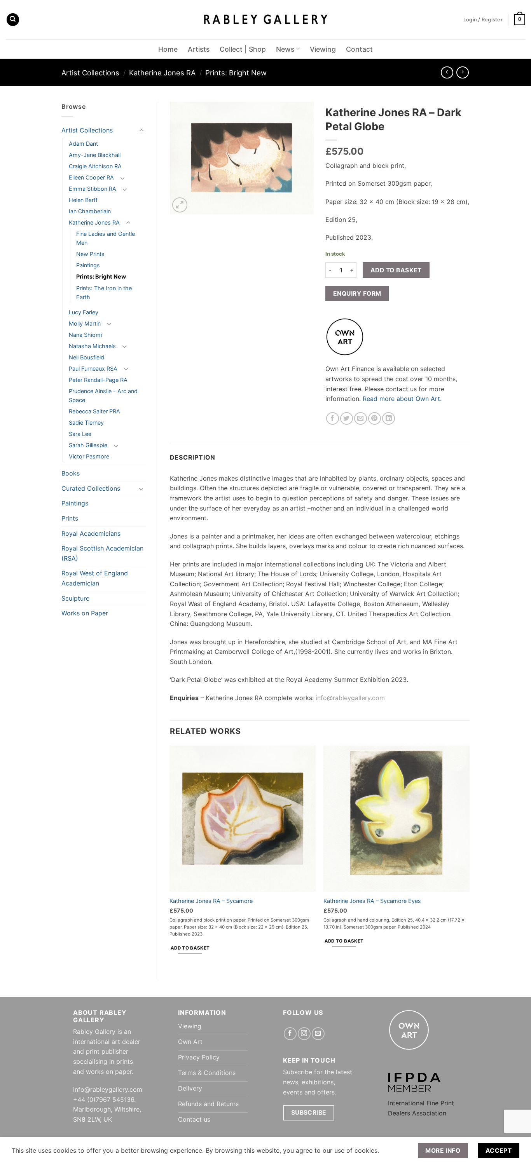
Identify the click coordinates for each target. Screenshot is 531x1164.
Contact (359, 49)
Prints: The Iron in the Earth (104, 292)
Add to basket (396, 270)
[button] (519, 20)
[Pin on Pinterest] (374, 418)
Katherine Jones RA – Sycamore (211, 900)
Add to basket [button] (190, 948)
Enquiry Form (357, 293)
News (285, 49)
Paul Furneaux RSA (93, 368)
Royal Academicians (91, 533)
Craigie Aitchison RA (95, 166)
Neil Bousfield (86, 357)
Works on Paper (84, 613)
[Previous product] (462, 72)
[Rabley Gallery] (265, 19)
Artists (199, 49)
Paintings (88, 265)
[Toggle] (141, 130)
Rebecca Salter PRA (94, 411)
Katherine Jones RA (162, 72)
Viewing (323, 49)
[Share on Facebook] (332, 418)
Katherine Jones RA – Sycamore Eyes (372, 900)
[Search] (13, 19)
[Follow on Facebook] (290, 1033)
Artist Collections (90, 72)
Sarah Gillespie (88, 445)
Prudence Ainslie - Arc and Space (103, 395)
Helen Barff (83, 200)
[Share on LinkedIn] (388, 418)
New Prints (90, 254)
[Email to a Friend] (360, 418)
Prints (69, 518)
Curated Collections (90, 488)
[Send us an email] (318, 1033)
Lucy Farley (83, 312)
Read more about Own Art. (402, 399)
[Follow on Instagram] (304, 1033)
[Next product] (447, 72)
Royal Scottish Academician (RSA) (102, 553)
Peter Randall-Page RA (98, 379)
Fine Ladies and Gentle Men (105, 238)
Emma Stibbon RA (92, 188)
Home (168, 49)
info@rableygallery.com (350, 698)
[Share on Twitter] (346, 418)
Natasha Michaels (92, 346)
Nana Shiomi (85, 334)
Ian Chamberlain (90, 211)
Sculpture (75, 598)
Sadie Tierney (86, 422)
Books (70, 473)
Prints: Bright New (236, 72)
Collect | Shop (243, 49)
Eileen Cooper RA (91, 177)
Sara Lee (80, 433)
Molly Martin (85, 323)
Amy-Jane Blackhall (95, 155)
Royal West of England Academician (94, 578)
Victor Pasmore (89, 456)
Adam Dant (83, 143)
